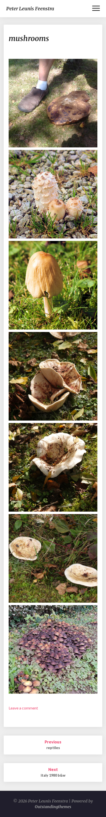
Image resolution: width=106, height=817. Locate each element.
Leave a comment (23, 708)
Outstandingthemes (53, 806)
